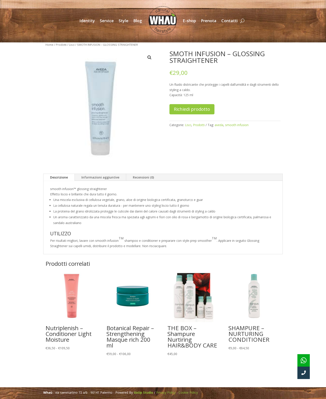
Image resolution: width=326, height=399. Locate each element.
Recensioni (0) (143, 177)
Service (107, 20)
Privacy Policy (166, 392)
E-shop (189, 20)
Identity (87, 20)
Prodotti (61, 45)
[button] (149, 58)
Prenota (208, 20)
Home (49, 45)
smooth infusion (237, 125)
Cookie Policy (188, 392)
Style (123, 20)
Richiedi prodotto (192, 109)
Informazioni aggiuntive (100, 177)
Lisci (72, 45)
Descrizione (59, 177)
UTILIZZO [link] (60, 234)
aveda (219, 125)
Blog (137, 20)
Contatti (229, 20)
